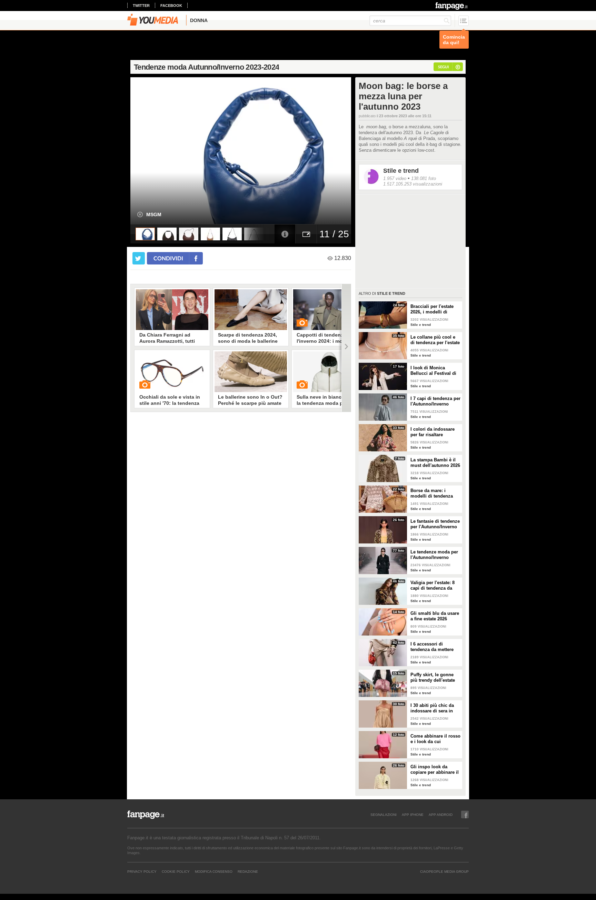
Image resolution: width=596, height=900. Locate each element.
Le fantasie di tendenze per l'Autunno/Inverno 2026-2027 (435, 524)
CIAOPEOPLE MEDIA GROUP (444, 871)
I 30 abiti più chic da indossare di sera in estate (432, 708)
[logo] (452, 6)
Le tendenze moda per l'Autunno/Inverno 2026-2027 (434, 554)
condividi (168, 258)
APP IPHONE (413, 814)
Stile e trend (401, 170)
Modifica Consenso (213, 871)
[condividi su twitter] (138, 258)
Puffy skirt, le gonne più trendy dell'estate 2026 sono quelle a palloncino (432, 677)
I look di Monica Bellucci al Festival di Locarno (433, 370)
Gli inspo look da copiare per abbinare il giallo (434, 769)
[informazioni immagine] (285, 233)
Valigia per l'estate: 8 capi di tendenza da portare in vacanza (432, 585)
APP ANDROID (441, 814)
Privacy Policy (142, 871)
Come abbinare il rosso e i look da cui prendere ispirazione (435, 738)
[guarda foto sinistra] (152, 150)
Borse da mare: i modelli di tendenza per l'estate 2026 (431, 493)
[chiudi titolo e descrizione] (140, 214)
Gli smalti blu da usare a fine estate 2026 (434, 616)
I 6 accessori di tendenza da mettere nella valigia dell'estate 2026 (434, 646)
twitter (141, 5)
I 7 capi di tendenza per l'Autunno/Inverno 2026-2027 (435, 401)
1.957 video (394, 178)
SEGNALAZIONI (383, 814)
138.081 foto (423, 178)
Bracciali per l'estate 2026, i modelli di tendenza (432, 309)
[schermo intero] (306, 233)
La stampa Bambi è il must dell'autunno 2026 (435, 462)
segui (443, 66)
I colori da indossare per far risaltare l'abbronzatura (432, 432)
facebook (171, 5)
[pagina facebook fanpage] (465, 814)
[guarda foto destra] (263, 150)
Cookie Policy (176, 871)
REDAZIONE (248, 871)
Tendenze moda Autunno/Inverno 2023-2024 (206, 67)
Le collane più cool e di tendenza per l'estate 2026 (435, 340)
